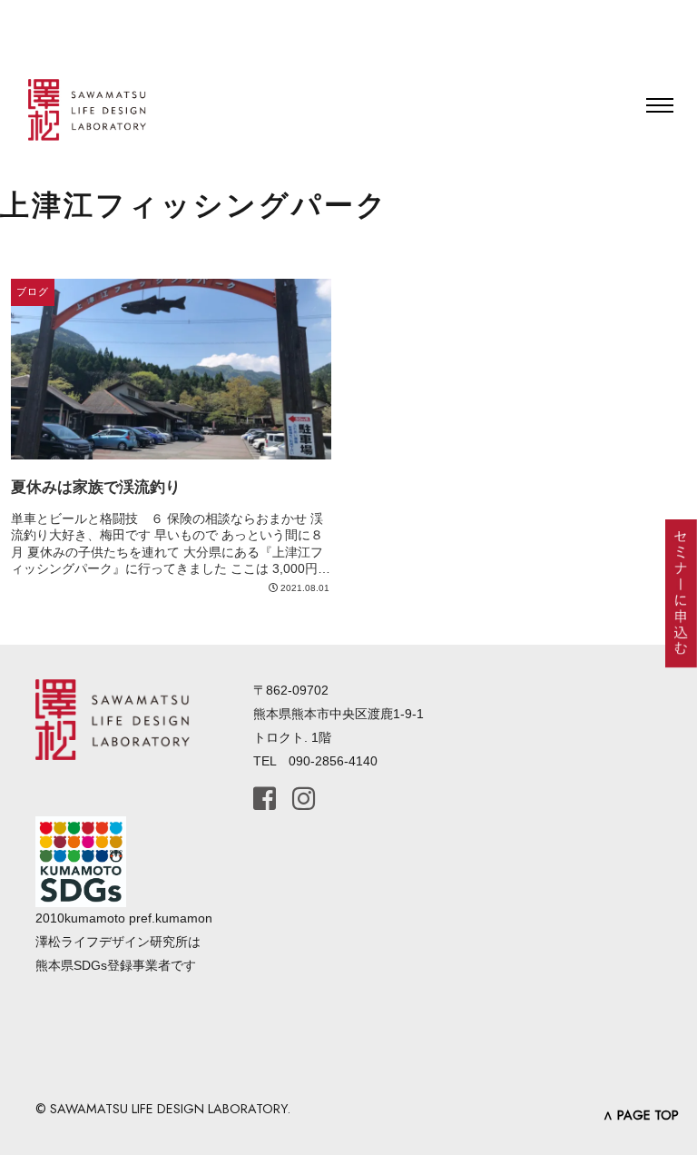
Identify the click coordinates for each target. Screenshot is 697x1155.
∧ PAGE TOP (641, 1115)
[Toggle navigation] (659, 105)
